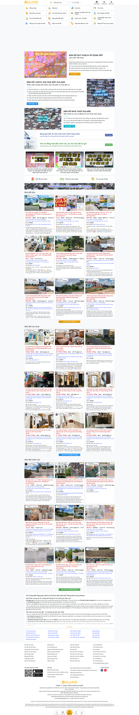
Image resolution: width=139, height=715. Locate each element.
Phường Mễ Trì (41, 355)
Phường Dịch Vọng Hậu (63, 397)
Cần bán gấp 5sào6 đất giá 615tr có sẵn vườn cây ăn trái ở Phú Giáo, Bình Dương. (69, 254)
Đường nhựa (36, 307)
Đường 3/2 (29, 529)
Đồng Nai (39, 486)
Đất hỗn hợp (97, 534)
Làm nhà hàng (46, 308)
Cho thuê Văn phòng (98, 654)
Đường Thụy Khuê (31, 437)
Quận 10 (40, 531)
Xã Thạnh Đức (91, 529)
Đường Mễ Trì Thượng (32, 353)
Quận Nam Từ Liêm (109, 438)
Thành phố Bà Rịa (38, 573)
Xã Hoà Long (30, 573)
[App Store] (38, 671)
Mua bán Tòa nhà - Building (77, 656)
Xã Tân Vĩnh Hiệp (39, 302)
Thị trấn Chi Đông (101, 355)
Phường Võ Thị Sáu (31, 262)
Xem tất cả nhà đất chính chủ (69, 589)
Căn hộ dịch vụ (36, 535)
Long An (77, 221)
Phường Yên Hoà (100, 397)
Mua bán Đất (73, 649)
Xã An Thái (60, 262)
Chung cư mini (74, 361)
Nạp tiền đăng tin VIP (52, 654)
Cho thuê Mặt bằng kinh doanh (100, 663)
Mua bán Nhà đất (74, 645)
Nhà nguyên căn (67, 224)
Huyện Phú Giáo (67, 262)
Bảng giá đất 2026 (29, 656)
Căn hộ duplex (36, 265)
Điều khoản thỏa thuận (53, 670)
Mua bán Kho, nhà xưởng (76, 654)
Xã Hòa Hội (60, 529)
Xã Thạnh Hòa (91, 221)
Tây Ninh (66, 219)
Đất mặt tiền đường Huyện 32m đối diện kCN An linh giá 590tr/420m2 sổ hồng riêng (69, 296)
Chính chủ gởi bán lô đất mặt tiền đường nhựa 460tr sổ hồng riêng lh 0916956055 (99, 296)
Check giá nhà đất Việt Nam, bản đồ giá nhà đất (69, 186)
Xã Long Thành (101, 571)
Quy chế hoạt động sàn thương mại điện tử (80, 668)
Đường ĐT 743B (31, 302)
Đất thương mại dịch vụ (75, 307)
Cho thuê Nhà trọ (97, 658)
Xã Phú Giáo (91, 302)
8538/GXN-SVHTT (72, 691)
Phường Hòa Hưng (37, 529)
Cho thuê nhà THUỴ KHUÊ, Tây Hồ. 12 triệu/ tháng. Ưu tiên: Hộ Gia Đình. (38, 430)
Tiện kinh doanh (38, 308)
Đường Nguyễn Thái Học (63, 353)
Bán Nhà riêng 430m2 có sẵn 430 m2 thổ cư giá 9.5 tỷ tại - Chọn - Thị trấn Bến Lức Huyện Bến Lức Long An (69, 213)
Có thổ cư (30, 308)
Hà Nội (48, 353)
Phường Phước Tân (31, 486)
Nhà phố (65, 494)
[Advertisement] (69, 39)
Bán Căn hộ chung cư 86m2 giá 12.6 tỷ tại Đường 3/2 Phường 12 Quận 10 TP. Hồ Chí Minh (38, 523)
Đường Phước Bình (92, 571)
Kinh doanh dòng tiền (45, 307)
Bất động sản (50, 645)
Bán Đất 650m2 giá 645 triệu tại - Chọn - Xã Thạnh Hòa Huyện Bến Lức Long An (99, 213)
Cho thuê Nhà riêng (98, 647)
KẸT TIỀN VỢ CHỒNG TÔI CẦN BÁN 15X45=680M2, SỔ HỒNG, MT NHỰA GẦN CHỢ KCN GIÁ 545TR (38, 213)
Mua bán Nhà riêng (75, 647)
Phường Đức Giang (72, 488)
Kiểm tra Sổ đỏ (51, 661)
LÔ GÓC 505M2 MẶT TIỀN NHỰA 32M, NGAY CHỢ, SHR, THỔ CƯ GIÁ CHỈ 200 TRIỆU (38, 296)
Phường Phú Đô (99, 438)
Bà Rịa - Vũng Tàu (48, 573)
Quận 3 (38, 262)
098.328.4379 (80, 698)
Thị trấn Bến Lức (61, 221)
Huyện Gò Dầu (98, 488)
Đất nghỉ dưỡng (94, 309)
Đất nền (101, 307)
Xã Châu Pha (60, 571)
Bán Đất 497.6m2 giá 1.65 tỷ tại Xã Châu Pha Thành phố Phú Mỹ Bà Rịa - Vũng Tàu (69, 565)
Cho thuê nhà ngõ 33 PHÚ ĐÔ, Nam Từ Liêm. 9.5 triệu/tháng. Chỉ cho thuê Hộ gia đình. (99, 430)
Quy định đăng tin (74, 677)
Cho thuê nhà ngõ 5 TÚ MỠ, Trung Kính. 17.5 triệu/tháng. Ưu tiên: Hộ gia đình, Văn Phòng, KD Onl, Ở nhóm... (69, 431)
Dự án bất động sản (52, 647)
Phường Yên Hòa (100, 396)
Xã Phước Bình (101, 573)
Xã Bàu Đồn (91, 488)
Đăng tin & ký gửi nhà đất (53, 651)
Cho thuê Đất (96, 649)
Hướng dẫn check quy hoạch (31, 649)
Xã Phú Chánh (99, 263)
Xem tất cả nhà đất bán (69, 321)
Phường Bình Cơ (61, 302)
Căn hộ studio (66, 361)
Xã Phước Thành (61, 260)
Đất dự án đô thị (106, 535)
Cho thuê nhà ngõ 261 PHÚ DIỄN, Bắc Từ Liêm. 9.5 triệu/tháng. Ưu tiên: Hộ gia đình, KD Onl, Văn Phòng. (38, 390)
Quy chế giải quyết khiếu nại (77, 675)
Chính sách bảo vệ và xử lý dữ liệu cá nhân (57, 672)
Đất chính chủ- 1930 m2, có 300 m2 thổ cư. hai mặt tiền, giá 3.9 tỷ (99, 565)
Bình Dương (47, 221)
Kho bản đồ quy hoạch (30, 647)
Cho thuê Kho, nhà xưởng (99, 656)
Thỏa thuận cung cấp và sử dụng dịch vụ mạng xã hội (83, 670)
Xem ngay (109, 135)
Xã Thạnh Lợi (91, 219)
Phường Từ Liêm (42, 353)
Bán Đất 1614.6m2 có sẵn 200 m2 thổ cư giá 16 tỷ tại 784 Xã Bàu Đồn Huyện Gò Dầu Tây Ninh (99, 480)
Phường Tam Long (31, 571)
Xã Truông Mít (91, 486)
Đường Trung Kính (61, 437)
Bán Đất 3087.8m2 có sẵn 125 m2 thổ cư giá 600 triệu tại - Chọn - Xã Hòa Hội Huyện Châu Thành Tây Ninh (69, 523)
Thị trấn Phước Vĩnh (93, 304)
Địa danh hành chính (52, 658)
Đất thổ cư (35, 224)
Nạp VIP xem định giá (29, 661)
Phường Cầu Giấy (61, 396)
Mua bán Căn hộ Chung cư (76, 651)
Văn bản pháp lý (51, 676)
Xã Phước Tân (30, 488)
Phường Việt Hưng (71, 486)
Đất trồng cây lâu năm (99, 224)
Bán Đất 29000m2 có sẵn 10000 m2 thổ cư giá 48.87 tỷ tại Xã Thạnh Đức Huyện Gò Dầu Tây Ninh (99, 523)
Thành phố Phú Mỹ (69, 573)
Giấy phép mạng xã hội (75, 672)
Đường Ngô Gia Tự (62, 486)
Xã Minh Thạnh (30, 219)
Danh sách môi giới (52, 656)
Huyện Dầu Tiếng (39, 221)
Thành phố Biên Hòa (39, 488)
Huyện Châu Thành (68, 531)
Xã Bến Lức (60, 219)
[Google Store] (38, 675)
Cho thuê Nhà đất (97, 645)
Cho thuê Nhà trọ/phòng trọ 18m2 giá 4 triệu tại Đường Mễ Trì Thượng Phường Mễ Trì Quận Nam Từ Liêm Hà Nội (38, 347)
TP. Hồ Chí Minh (39, 219)
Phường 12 (35, 531)
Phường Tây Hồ (40, 437)
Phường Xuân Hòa (31, 260)
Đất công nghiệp (97, 535)
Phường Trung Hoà (71, 438)
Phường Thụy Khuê (41, 438)
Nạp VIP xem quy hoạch (30, 651)
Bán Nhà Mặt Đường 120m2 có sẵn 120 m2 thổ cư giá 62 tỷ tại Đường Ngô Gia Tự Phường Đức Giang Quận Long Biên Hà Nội (69, 480)
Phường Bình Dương (100, 260)
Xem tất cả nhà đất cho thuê (69, 455)
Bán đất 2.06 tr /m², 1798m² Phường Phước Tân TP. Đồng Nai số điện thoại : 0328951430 (39, 480)
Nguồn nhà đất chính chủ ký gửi (55, 649)
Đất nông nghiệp (43, 224)
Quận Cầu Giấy (73, 397)
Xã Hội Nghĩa (60, 304)
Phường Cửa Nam (74, 353)
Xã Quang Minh (101, 353)
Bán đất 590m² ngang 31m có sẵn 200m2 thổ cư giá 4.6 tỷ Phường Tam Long (38, 565)
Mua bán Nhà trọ (74, 658)
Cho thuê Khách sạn (98, 661)
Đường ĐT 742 (91, 260)
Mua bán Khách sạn (75, 661)
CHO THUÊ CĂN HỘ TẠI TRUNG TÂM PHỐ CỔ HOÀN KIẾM (69, 347)
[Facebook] (102, 670)
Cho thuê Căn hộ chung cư (99, 651)
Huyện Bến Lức (70, 221)
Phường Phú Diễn (40, 396)
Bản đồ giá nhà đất (29, 654)
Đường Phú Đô (91, 437)
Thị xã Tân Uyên (107, 263)
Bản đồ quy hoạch (28, 645)
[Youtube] (105, 670)
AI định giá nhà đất (29, 658)
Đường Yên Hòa (92, 396)
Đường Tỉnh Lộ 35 (92, 353)
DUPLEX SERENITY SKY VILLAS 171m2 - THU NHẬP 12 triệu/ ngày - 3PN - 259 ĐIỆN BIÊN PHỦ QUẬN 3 (38, 254)
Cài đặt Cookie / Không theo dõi (55, 674)
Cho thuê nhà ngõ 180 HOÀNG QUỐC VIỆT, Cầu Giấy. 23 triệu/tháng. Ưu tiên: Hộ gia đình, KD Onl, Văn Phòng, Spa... (69, 390)
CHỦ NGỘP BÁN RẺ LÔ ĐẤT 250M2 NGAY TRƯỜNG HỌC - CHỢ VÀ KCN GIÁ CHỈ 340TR (99, 254)
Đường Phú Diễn (31, 396)
